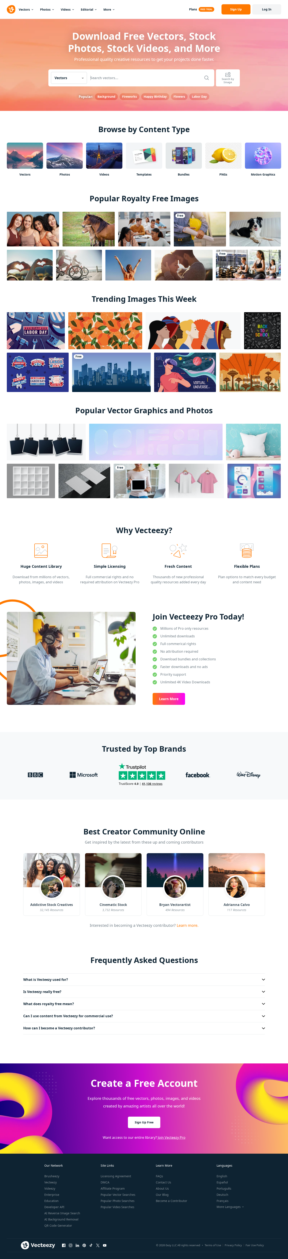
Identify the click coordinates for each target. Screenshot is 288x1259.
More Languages (229, 1207)
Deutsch (222, 1195)
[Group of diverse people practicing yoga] (248, 265)
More (107, 9)
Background (106, 96)
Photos (45, 9)
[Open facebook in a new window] (63, 1245)
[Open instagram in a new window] (70, 1245)
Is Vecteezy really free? (42, 991)
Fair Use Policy (255, 1245)
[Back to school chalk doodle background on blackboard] (262, 330)
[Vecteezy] (11, 9)
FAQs (159, 1176)
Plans (193, 9)
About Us (162, 1188)
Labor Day (199, 96)
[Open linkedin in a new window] (77, 1245)
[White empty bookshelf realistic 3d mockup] (31, 481)
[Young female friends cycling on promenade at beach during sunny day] (79, 265)
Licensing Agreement (116, 1176)
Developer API (54, 1207)
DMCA (105, 1182)
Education (51, 1201)
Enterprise (51, 1195)
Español (222, 1182)
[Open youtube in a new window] (104, 1245)
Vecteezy (50, 1182)
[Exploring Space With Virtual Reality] (185, 372)
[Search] (206, 77)
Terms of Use (213, 1245)
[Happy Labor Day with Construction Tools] (36, 330)
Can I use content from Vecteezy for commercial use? (68, 1016)
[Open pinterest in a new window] (84, 1245)
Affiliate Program (113, 1188)
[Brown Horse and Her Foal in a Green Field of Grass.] (88, 229)
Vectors (24, 9)
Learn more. (187, 925)
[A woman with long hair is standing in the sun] (128, 265)
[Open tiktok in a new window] (91, 1245)
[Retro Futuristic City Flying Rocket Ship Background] (250, 372)
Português (224, 1188)
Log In (266, 9)
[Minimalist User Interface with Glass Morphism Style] (254, 481)
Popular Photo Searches (118, 1201)
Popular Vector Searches (118, 1195)
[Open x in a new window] (98, 1245)
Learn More (168, 699)
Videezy (49, 1188)
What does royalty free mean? (48, 1003)
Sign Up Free (144, 1122)
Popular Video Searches (117, 1207)
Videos (66, 9)
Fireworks (129, 96)
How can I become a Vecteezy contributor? (59, 1028)
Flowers (179, 96)
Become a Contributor (171, 1201)
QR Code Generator (58, 1225)
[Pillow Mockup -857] (253, 442)
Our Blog (162, 1195)
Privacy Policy (233, 1245)
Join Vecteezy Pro (171, 1137)
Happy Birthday (155, 96)
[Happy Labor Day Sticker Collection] (38, 372)
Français (223, 1201)
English (222, 1176)
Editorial (87, 9)
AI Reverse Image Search (62, 1213)
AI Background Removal (61, 1219)
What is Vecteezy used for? (45, 979)
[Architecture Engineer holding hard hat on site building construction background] (200, 229)
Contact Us (163, 1182)
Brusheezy (51, 1176)
